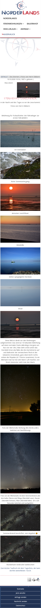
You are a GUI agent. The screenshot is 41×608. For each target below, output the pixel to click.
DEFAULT (4, 76)
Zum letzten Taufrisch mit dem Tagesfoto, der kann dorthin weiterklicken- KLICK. (20, 569)
